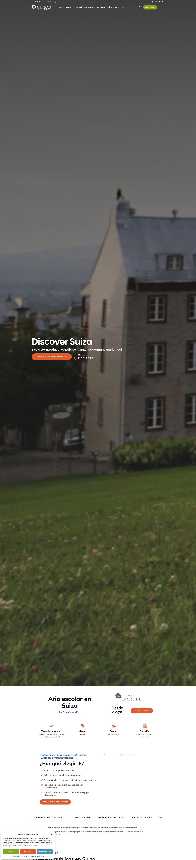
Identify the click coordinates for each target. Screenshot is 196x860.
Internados (89, 7)
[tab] (48, 817)
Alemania (101, 7)
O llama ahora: (83, 355)
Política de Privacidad (30, 856)
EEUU (61, 7)
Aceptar (11, 851)
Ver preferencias (44, 851)
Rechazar (28, 851)
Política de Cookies (17, 856)
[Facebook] (152, 2)
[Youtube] (159, 2)
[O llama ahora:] (75, 358)
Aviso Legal (40, 856)
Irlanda (69, 7)
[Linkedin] (162, 2)
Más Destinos (113, 7)
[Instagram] (156, 2)
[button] (52, 834)
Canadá (78, 7)
